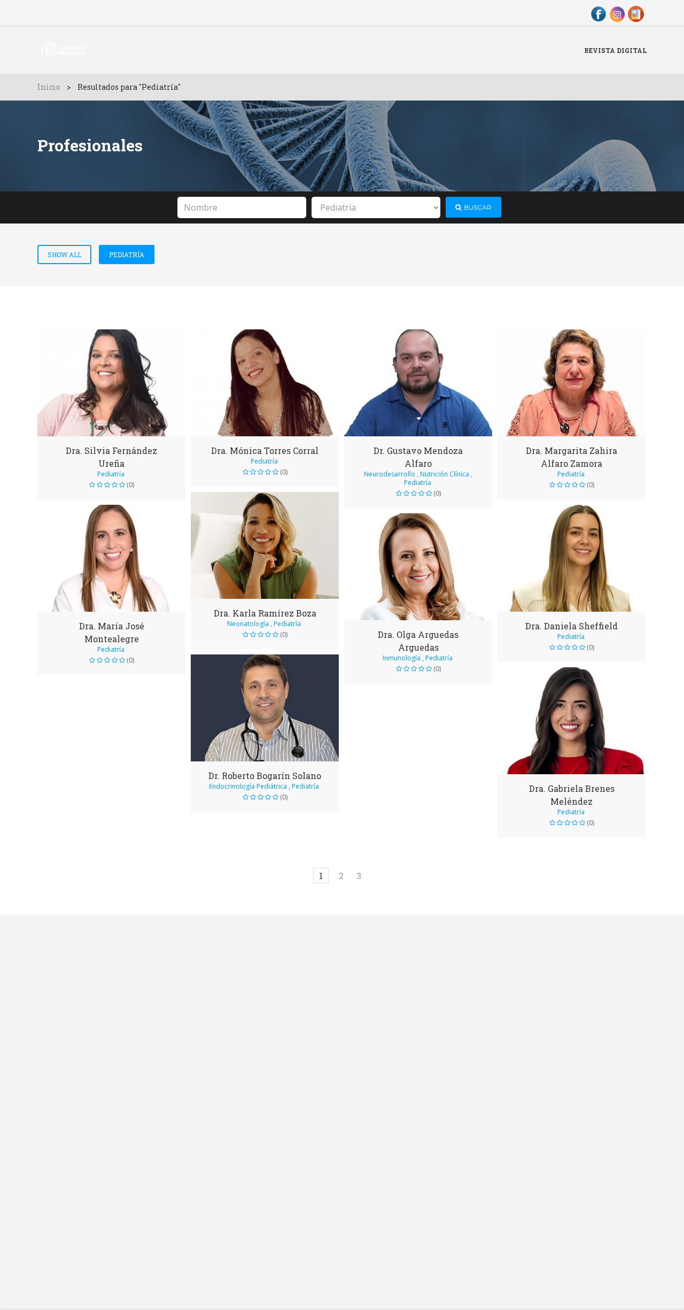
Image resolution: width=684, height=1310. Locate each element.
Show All (64, 254)
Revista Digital (615, 50)
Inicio (48, 87)
